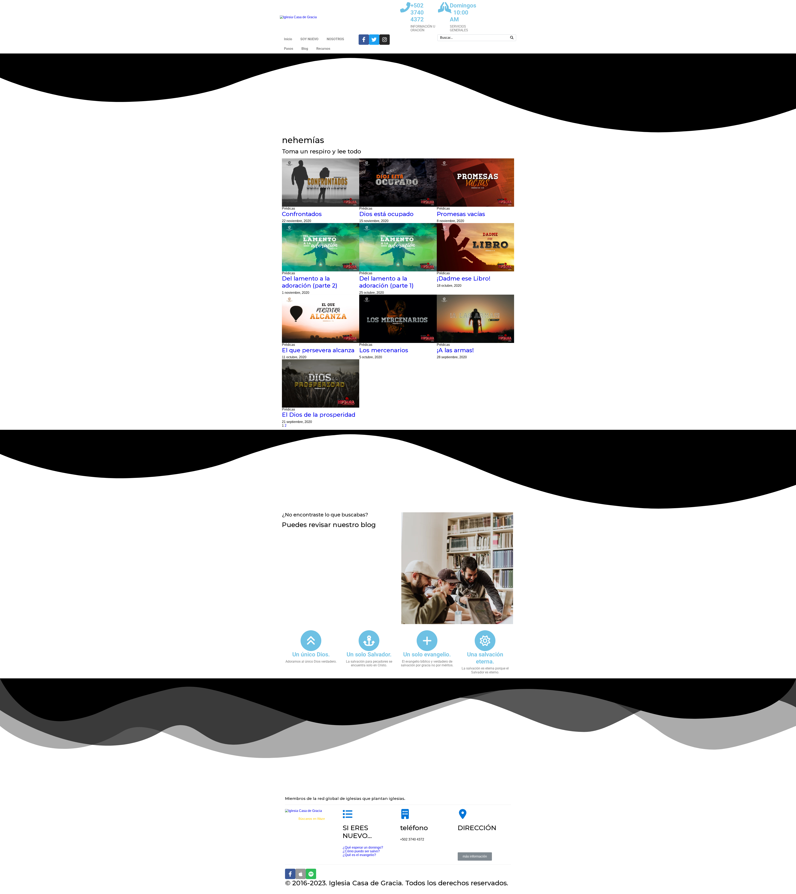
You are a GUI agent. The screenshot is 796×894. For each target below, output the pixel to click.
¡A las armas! (455, 350)
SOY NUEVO (309, 39)
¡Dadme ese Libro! (463, 278)
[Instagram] (384, 39)
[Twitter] (374, 39)
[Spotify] (311, 874)
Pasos (288, 49)
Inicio (288, 39)
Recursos (323, 49)
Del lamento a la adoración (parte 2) (309, 282)
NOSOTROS (335, 39)
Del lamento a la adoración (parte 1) (386, 282)
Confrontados (302, 213)
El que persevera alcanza (318, 350)
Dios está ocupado (386, 213)
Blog (304, 49)
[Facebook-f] (364, 39)
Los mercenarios (383, 350)
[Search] (512, 38)
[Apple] (300, 874)
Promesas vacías (461, 213)
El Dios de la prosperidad (318, 414)
